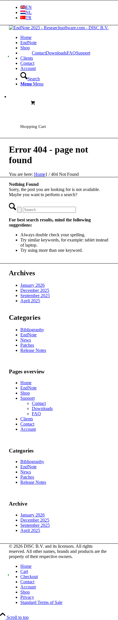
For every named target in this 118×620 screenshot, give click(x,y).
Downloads (56, 52)
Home (26, 382)
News (25, 340)
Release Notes (33, 350)
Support (27, 398)
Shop (25, 393)
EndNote (28, 334)
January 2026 (32, 285)
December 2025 (34, 290)
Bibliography (32, 329)
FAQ (71, 52)
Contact (39, 52)
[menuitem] (64, 7)
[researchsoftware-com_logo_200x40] (59, 27)
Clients (26, 418)
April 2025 (30, 300)
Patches (27, 345)
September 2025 (35, 295)
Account (28, 429)
